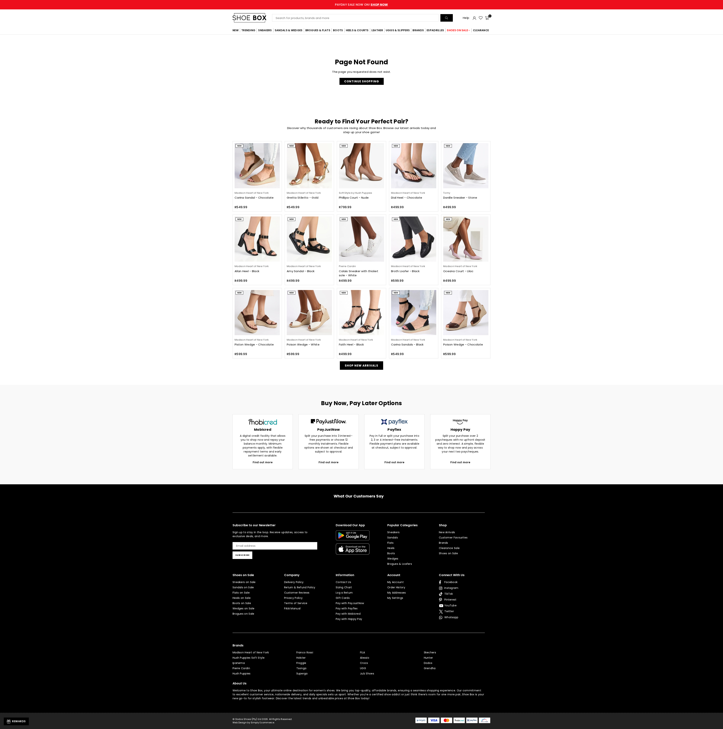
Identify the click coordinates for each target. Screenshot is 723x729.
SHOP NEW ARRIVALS (361, 366)
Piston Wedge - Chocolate (254, 344)
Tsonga (301, 668)
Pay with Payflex (347, 608)
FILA (362, 652)
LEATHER (377, 30)
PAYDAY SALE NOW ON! (361, 4)
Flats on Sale (241, 593)
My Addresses (396, 593)
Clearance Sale (449, 548)
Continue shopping (361, 81)
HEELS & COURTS (357, 30)
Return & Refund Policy (299, 587)
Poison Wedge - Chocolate (463, 344)
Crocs (364, 663)
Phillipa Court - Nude (354, 198)
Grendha (430, 668)
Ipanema (239, 663)
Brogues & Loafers (399, 564)
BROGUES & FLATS (317, 30)
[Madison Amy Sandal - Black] (309, 239)
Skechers (430, 652)
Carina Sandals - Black (407, 344)
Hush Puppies (242, 673)
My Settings (395, 598)
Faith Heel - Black (351, 344)
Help (466, 18)
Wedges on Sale (243, 608)
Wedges (392, 558)
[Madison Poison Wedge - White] (309, 312)
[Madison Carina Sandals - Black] (413, 312)
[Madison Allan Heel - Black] (257, 239)
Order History (396, 587)
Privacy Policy (293, 598)
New (239, 145)
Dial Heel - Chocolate (406, 198)
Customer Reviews (297, 593)
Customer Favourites (453, 537)
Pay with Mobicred (348, 614)
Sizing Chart (344, 587)
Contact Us (343, 582)
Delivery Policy (294, 582)
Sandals (392, 537)
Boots (391, 553)
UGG (363, 668)
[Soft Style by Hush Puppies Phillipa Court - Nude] (361, 165)
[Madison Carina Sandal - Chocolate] (257, 165)
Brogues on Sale (243, 614)
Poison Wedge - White (303, 344)
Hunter (428, 658)
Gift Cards (343, 598)
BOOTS (338, 30)
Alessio (364, 658)
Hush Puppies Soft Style (249, 658)
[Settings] (474, 17)
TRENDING (248, 30)
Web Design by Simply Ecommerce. (254, 722)
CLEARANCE (481, 30)
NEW (236, 30)
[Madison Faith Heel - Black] (361, 312)
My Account (395, 582)
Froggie (301, 663)
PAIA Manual (292, 608)
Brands (443, 543)
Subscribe (242, 555)
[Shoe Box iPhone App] (353, 552)
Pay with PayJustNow (350, 603)
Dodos (428, 663)
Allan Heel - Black (247, 271)
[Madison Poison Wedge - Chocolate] (465, 312)
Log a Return (344, 593)
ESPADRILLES (435, 30)
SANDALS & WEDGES (289, 30)
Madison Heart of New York (251, 652)
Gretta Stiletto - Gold (303, 198)
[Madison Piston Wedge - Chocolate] (257, 312)
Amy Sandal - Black (300, 271)
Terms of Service (295, 603)
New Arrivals (447, 532)
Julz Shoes (367, 673)
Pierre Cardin (241, 668)
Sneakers (393, 532)
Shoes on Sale (448, 553)
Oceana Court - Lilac (458, 271)
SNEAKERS (265, 30)
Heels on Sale (242, 598)
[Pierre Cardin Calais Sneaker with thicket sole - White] (361, 239)
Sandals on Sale (243, 587)
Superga (302, 673)
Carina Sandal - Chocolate (254, 198)
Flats (390, 543)
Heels (391, 548)
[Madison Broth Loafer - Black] (413, 239)
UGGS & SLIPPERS (398, 30)
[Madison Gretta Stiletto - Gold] (309, 165)
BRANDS (418, 30)
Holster (301, 658)
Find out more (263, 462)
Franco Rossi (304, 652)
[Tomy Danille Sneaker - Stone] (465, 165)
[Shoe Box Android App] (353, 537)
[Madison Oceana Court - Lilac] (465, 239)
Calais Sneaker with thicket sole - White (358, 273)
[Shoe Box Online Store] (252, 17)
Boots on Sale (242, 603)
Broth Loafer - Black (405, 271)
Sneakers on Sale (244, 582)
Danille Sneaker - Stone (460, 198)
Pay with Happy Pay (349, 619)
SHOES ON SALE (457, 30)
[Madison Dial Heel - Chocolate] (413, 165)
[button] (486, 17)
